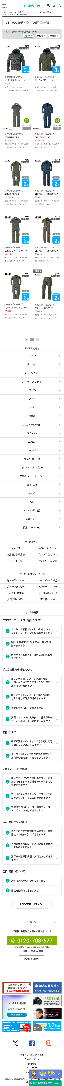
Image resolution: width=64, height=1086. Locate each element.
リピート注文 (16, 560)
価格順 (40, 35)
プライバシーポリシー (32, 1059)
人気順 (27, 35)
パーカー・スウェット (32, 381)
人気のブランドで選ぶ (42, 12)
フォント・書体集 (16, 592)
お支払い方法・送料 (48, 560)
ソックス (32, 493)
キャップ (32, 450)
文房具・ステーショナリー (32, 476)
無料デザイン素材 (16, 599)
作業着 (32, 415)
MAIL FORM (31, 959)
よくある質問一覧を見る (30, 904)
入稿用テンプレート (48, 586)
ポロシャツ (32, 364)
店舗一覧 (32, 921)
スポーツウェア (32, 373)
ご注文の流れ (16, 548)
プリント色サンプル (16, 586)
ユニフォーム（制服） (32, 424)
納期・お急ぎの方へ (48, 548)
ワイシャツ (32, 433)
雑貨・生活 (32, 484)
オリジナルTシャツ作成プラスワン (16, 12)
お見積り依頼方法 (16, 554)
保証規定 (32, 1063)
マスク (32, 501)
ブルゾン (32, 390)
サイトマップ (32, 1068)
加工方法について (16, 580)
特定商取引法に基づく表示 (32, 1054)
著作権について (48, 599)
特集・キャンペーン (32, 527)
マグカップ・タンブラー (32, 467)
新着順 (53, 35)
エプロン (32, 441)
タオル (32, 407)
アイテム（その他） (32, 510)
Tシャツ (32, 355)
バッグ (32, 398)
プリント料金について (48, 554)
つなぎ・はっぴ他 (32, 459)
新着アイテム (32, 519)
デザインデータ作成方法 (48, 580)
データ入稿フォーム (48, 592)
